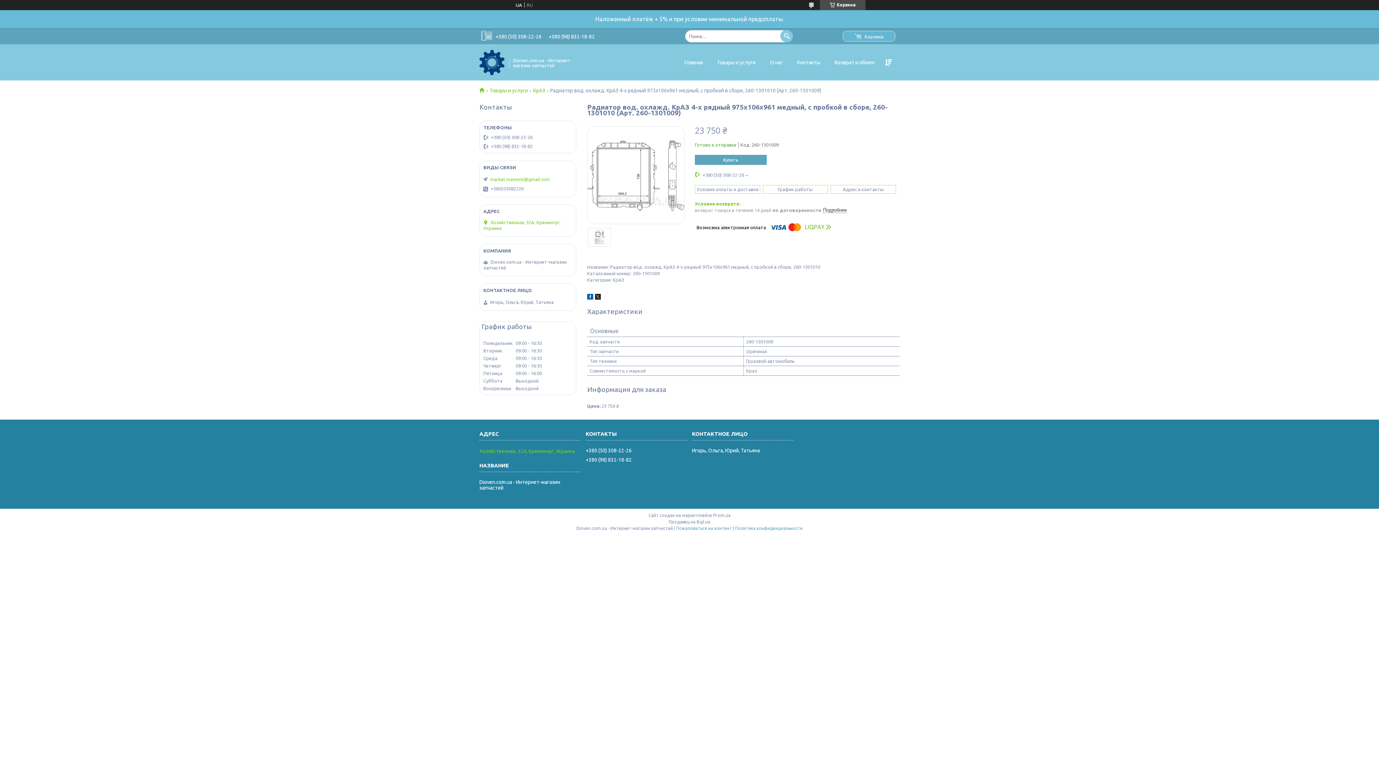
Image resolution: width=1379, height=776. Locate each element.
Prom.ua (721, 515)
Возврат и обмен (854, 62)
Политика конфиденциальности (769, 528)
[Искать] (786, 36)
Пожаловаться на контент (704, 528)
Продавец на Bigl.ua (689, 521)
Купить (730, 159)
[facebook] (590, 297)
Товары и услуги (736, 62)
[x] (598, 297)
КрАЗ (539, 90)
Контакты (808, 62)
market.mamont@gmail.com (520, 179)
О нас (776, 62)
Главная (693, 62)
